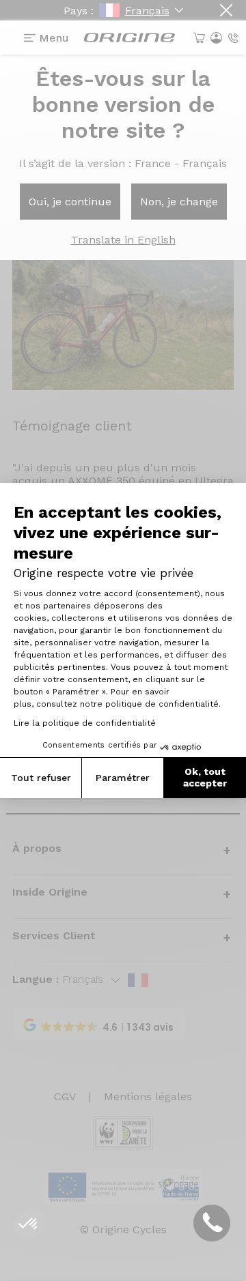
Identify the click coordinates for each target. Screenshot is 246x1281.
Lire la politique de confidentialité (85, 723)
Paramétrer (123, 777)
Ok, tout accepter (205, 777)
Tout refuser (41, 777)
